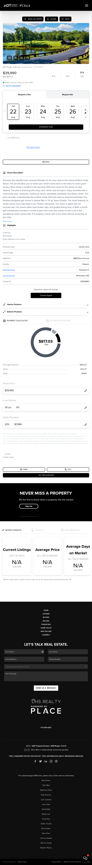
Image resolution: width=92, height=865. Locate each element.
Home (46, 610)
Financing (46, 624)
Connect (46, 635)
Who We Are (46, 631)
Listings (46, 614)
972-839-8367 (46, 728)
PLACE (63, 746)
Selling (46, 621)
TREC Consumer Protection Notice (25, 756)
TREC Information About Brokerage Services (62, 756)
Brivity (13, 862)
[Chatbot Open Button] (85, 858)
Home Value (46, 628)
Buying (46, 617)
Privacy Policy (56, 862)
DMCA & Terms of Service (72, 862)
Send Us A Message (46, 688)
